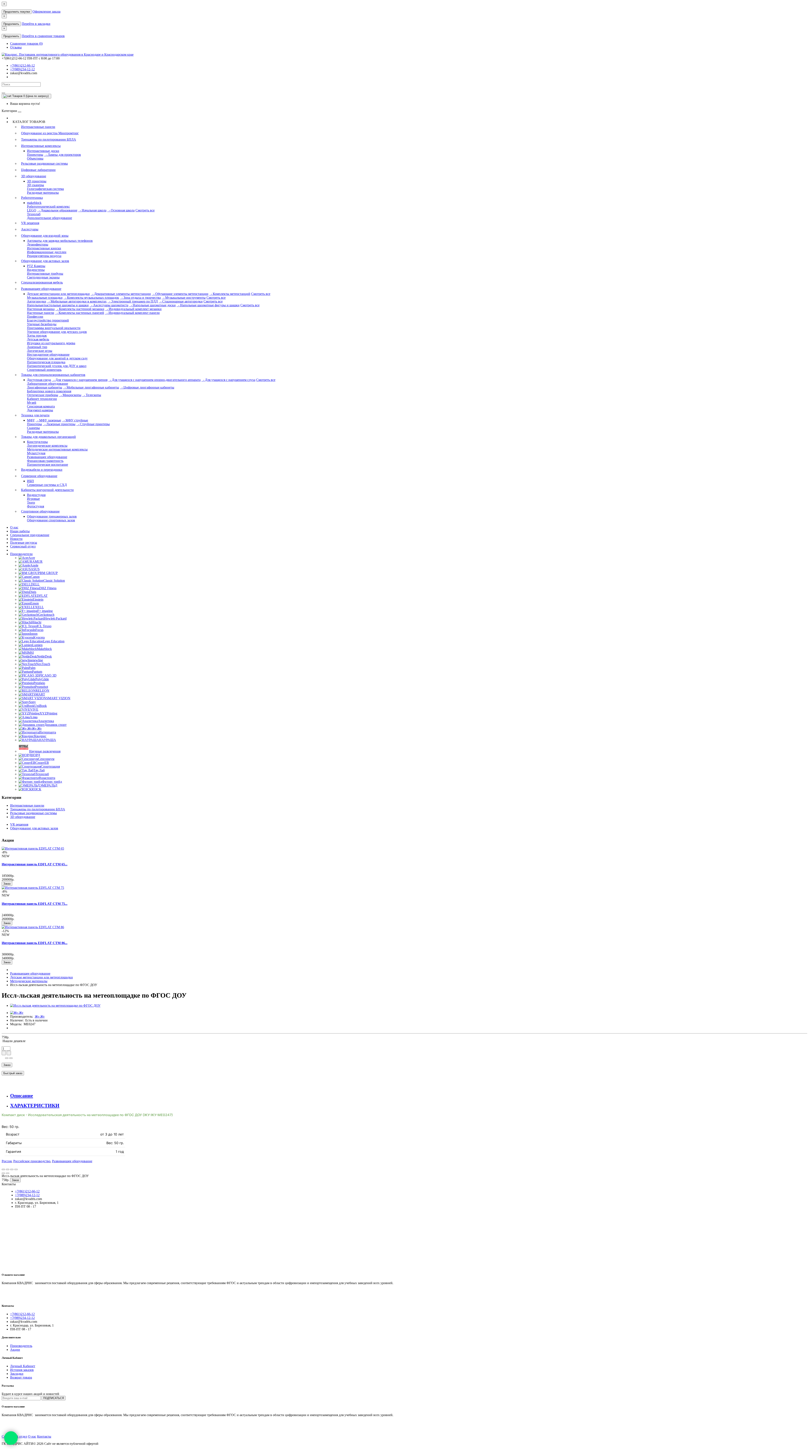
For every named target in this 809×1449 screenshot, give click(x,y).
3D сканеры (35, 185)
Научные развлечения (44, 751)
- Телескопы (91, 395)
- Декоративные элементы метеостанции (121, 294)
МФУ (31, 420)
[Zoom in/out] (16, 1169)
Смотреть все (145, 210)
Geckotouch (46, 614)
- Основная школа (121, 210)
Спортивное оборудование (40, 511)
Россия (7, 1161)
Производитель (21, 1346)
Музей (31, 402)
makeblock (34, 203)
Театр (31, 502)
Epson (34, 603)
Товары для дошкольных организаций (48, 437)
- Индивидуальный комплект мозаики (133, 309)
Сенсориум (46, 759)
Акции (15, 1349)
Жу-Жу (37, 728)
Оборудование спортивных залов (51, 520)
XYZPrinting (48, 713)
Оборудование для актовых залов (45, 261)
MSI (31, 652)
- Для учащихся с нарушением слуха (228, 380)
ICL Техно (44, 626)
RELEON (42, 690)
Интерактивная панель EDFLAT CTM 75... (34, 903)
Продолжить (11, 24)
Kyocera (39, 637)
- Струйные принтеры (93, 424)
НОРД (35, 755)
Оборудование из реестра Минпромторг (50, 133)
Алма (34, 717)
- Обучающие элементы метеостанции (180, 294)
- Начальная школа (92, 210)
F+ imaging (45, 611)
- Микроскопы (70, 395)
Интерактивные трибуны (45, 273)
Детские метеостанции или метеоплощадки (58, 294)
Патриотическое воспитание (47, 464)
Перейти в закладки (36, 24)
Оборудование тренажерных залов (52, 516)
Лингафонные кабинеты (44, 387)
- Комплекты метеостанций (229, 294)
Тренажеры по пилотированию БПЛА (48, 139)
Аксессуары (29, 229)
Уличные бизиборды (41, 324)
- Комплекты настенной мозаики (79, 309)
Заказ (7, 883)
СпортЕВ (42, 762)
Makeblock (44, 649)
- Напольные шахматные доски (152, 305)
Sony (32, 702)
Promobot (41, 687)
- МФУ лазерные (48, 420)
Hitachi (36, 622)
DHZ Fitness (47, 588)
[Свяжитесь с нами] (11, 1438)
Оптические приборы (42, 395)
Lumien (37, 645)
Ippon (34, 633)
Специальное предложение (29, 535)
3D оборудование (33, 176)
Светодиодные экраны (43, 277)
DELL (35, 584)
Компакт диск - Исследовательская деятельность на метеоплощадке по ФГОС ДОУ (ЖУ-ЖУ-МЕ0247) (87, 1115)
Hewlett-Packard (55, 618)
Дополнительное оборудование (49, 218)
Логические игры (39, 350)
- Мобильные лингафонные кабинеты (91, 387)
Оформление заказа (46, 11)
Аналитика (46, 721)
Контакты (44, 1436)
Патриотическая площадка (46, 362)
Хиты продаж (37, 335)
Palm (32, 668)
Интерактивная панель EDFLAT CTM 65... (34, 864)
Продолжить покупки (16, 11)
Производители (21, 554)
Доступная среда (39, 380)
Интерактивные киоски (44, 248)
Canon (35, 577)
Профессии (35, 316)
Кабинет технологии (42, 399)
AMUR (37, 561)
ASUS (35, 569)
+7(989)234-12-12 (22, 69)
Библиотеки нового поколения (49, 391)
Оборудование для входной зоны (44, 235)
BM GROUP (49, 573)
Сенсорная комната (41, 406)
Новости (16, 539)
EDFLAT (41, 595)
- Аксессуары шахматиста (109, 305)
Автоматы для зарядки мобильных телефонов (60, 240)
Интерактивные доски (43, 151)
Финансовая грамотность (45, 461)
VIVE (34, 709)
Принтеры (34, 424)
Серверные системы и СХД (47, 485)
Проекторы (35, 154)
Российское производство (31, 1161)
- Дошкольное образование (57, 210)
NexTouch (43, 664)
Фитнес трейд (52, 781)
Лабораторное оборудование (47, 383)
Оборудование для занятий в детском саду (57, 358)
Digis (32, 592)
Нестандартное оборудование (48, 354)
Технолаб (33, 214)
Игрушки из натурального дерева (51, 343)
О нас (14, 527)
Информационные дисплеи (46, 252)
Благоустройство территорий (48, 320)
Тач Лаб (39, 770)
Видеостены (36, 270)
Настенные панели (40, 313)
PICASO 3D (47, 675)
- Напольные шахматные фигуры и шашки (208, 305)
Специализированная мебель (42, 282)
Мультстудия (36, 453)
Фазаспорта (47, 778)
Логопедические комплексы (47, 445)
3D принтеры (36, 181)
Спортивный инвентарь (44, 369)
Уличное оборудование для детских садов (57, 332)
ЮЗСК (36, 789)
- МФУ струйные (75, 420)
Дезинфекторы (37, 244)
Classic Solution (54, 580)
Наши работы (20, 531)
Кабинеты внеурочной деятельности (47, 490)
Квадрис (40, 736)
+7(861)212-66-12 (22, 65)
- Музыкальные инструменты (184, 297)
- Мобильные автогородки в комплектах (77, 301)
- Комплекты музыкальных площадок (91, 297)
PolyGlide (42, 679)
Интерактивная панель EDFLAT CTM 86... (34, 943)
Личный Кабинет (22, 1366)
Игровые (33, 498)
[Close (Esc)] (3, 1169)
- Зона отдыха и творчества (140, 297)
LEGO (31, 210)
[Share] (7, 1169)
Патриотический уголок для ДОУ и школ (56, 366)
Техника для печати (35, 415)
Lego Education (53, 641)
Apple (34, 565)
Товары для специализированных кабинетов (53, 375)
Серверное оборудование (39, 476)
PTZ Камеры (36, 266)
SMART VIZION (58, 698)
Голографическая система (45, 189)
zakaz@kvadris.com (23, 73)
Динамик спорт (55, 725)
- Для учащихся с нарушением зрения (79, 380)
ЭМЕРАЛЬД (48, 785)
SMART (39, 694)
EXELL (38, 607)
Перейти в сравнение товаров (43, 36)
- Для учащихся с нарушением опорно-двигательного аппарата (154, 380)
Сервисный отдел (23, 546)
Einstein (38, 599)
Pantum (37, 671)
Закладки (16, 1373)
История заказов (22, 1370)
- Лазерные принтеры (59, 424)
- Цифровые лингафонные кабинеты (147, 387)
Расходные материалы (43, 192)
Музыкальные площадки (45, 297)
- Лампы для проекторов (62, 154)
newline (37, 660)
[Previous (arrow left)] (3, 1173)
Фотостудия (35, 506)
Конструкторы (37, 442)
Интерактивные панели (38, 127)
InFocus (38, 630)
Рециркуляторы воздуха (44, 256)
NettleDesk (44, 656)
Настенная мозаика (41, 309)
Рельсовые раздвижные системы (44, 163)
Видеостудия (36, 495)
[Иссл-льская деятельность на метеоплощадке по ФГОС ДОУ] (55, 1005)
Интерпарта (47, 732)
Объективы (35, 158)
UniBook (40, 706)
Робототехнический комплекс (48, 206)
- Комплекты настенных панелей (79, 313)
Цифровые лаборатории (38, 170)
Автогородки (36, 301)
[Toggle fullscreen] (11, 1169)
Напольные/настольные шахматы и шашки (58, 305)
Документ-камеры (40, 410)
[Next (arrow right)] (7, 1173)
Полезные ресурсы (23, 542)
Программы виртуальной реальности (53, 328)
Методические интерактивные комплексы (57, 449)
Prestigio (39, 683)
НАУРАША (47, 740)
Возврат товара (21, 1377)
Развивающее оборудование (41, 289)
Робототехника (32, 197)
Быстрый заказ (12, 1073)
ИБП (30, 481)
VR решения (30, 223)
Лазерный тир (37, 347)
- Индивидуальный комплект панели (132, 313)
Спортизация (50, 766)
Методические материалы (28, 981)
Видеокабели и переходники (41, 469)
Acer (31, 558)
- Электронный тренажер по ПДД (132, 301)
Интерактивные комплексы (41, 146)
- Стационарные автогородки (181, 301)
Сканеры (33, 428)
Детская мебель (38, 339)
